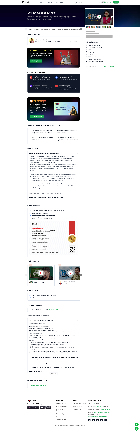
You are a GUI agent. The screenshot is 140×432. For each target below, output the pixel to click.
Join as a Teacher (61, 403)
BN (102, 2)
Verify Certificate (77, 406)
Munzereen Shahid (41, 40)
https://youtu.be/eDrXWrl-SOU (59, 353)
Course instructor (34, 29)
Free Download (77, 409)
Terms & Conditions (61, 419)
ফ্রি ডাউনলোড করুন (37, 116)
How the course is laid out (48, 29)
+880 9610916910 (105, 409)
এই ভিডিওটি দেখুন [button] (53, 309)
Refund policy (60, 416)
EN (104, 2)
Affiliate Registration (61, 406)
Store (56, 2)
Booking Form (36, 61)
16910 (94, 403)
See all (52, 373)
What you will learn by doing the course (69, 29)
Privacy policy (60, 414)
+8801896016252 (99, 406)
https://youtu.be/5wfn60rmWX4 (38, 346)
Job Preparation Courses (79, 403)
